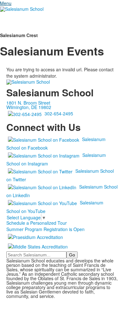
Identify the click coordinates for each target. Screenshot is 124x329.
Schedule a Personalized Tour (36, 223)
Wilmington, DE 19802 (28, 107)
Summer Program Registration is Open (45, 229)
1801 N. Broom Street (28, 103)
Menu (5, 3)
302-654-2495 (59, 113)
